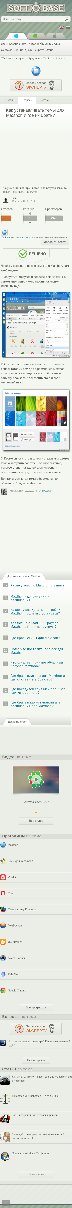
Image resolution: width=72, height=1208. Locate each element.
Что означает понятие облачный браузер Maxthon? (36, 664)
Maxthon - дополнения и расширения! (29, 598)
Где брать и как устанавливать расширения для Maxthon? (35, 704)
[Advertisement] (34, 149)
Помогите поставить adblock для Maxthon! (37, 650)
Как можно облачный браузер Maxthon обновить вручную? (34, 624)
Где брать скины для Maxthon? (35, 638)
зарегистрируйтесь (25, 237)
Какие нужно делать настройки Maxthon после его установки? (35, 611)
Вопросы (60, 58)
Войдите (6, 237)
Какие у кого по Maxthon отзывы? (37, 585)
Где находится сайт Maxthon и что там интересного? (38, 690)
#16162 (47, 491)
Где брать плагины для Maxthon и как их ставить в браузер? (37, 677)
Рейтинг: (28, 209)
